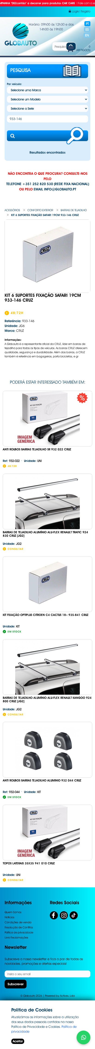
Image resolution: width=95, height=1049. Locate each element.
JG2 (12, 543)
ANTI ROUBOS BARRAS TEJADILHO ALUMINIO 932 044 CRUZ (42, 780)
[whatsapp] (83, 1037)
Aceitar (18, 1041)
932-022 (11, 461)
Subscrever (16, 984)
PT (87, 24)
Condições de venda (18, 922)
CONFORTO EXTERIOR (40, 210)
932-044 (11, 792)
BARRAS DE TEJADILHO (74, 210)
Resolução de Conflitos (19, 927)
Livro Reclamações (16, 937)
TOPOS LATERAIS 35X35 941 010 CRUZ (29, 863)
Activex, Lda (67, 995)
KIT (11, 626)
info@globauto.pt (60, 189)
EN (87, 35)
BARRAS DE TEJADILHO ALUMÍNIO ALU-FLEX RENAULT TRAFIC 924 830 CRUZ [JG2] (45, 533)
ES (87, 29)
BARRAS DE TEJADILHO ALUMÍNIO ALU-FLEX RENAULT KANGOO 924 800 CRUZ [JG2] (47, 699)
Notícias (9, 917)
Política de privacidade (19, 932)
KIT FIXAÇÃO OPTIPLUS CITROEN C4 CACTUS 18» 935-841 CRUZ (45, 615)
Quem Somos (13, 912)
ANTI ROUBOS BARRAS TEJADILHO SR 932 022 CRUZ (37, 449)
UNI (33, 461)
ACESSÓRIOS (12, 210)
